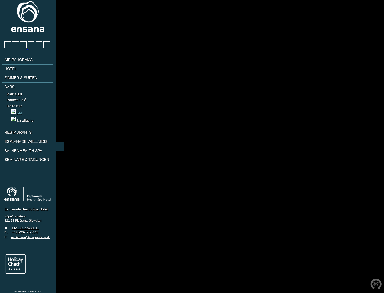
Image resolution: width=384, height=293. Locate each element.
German (8, 171)
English (16, 171)
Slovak (24, 171)
